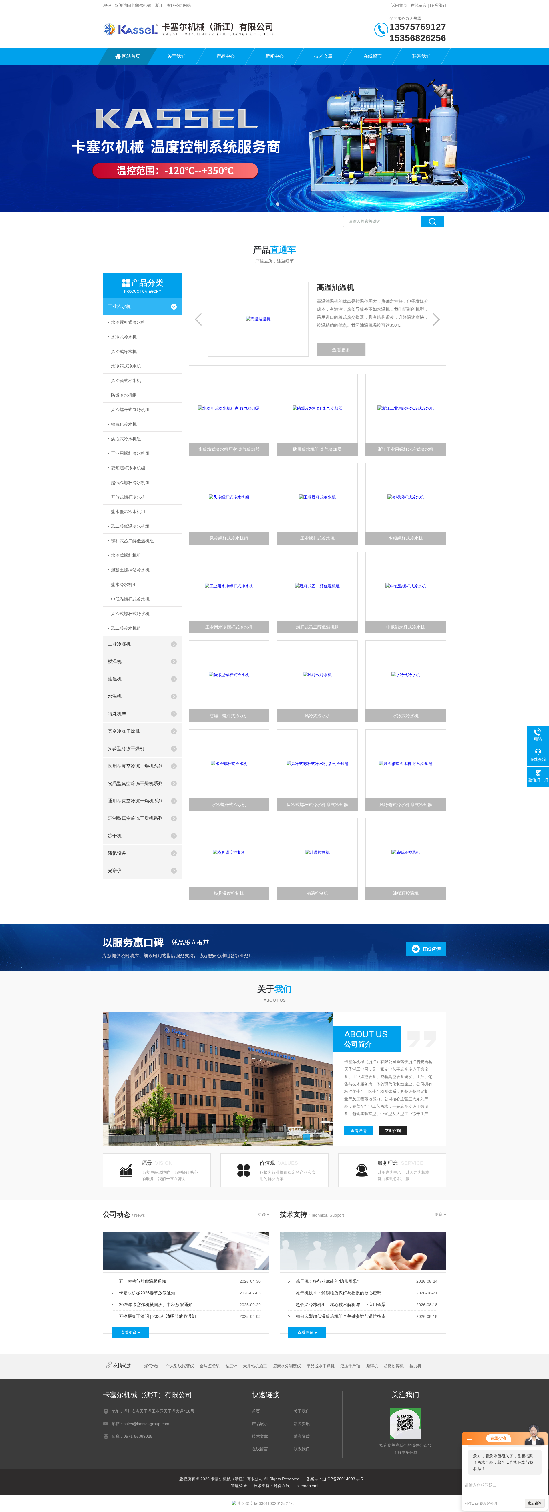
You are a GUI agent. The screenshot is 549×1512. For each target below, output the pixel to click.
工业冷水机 (119, 306)
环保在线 (282, 1485)
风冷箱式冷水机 (126, 380)
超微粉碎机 (394, 1366)
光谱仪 (115, 870)
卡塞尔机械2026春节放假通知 (147, 1292)
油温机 (115, 678)
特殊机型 (117, 713)
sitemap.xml (307, 1485)
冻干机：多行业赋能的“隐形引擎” (327, 1281)
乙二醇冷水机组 (126, 628)
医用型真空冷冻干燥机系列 (135, 766)
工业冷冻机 (119, 644)
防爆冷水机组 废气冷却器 (317, 449)
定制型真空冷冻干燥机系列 (135, 818)
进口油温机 (179, 287)
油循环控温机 (406, 893)
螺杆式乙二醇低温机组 (132, 540)
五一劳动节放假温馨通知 (142, 1281)
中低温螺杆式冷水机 (130, 599)
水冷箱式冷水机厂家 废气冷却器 (229, 449)
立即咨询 (393, 1130)
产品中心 (225, 56)
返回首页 (399, 5)
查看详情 (359, 1130)
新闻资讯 (302, 1423)
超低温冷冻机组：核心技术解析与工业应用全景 (341, 1304)
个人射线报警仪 (180, 1366)
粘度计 (231, 1366)
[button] (271, 204)
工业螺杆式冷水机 (317, 538)
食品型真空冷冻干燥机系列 (135, 783)
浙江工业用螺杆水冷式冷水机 (405, 449)
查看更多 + (130, 1332)
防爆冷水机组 (124, 395)
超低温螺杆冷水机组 (130, 482)
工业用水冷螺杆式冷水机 (228, 627)
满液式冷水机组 (126, 438)
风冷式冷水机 (124, 351)
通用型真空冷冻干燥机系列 (135, 800)
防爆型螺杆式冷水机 (229, 715)
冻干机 (115, 835)
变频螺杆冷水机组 (128, 467)
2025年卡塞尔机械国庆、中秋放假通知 (155, 1304)
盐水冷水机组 (124, 584)
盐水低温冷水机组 (128, 511)
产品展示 (260, 1423)
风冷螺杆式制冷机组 (130, 409)
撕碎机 (372, 1366)
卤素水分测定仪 (287, 1366)
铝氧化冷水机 (124, 424)
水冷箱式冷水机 (126, 366)
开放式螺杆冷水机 (128, 497)
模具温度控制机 (229, 893)
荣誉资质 (302, 1436)
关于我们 (176, 56)
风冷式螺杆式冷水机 (130, 613)
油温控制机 (317, 893)
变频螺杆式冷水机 (406, 538)
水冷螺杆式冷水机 (128, 322)
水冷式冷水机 (124, 336)
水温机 (115, 696)
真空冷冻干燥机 (124, 731)
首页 (256, 1411)
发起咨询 (535, 1503)
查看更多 (411, 349)
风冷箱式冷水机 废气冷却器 (405, 804)
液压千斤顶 (350, 1366)
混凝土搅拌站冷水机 (130, 569)
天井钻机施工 (255, 1366)
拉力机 (415, 1366)
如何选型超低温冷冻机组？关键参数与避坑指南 (341, 1316)
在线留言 (419, 5)
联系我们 (438, 5)
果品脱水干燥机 (321, 1366)
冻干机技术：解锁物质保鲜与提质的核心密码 (338, 1292)
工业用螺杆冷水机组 (130, 453)
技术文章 (323, 56)
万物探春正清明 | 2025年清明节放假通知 (157, 1316)
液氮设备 (117, 853)
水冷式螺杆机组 (126, 555)
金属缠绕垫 (210, 1366)
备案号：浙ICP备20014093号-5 (334, 1479)
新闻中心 (274, 56)
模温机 (115, 661)
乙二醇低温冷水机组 (130, 526)
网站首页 (131, 56)
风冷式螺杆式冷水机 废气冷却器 (317, 804)
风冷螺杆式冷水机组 (229, 538)
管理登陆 (239, 1485)
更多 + (263, 1214)
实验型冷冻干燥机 (126, 748)
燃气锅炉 (152, 1366)
